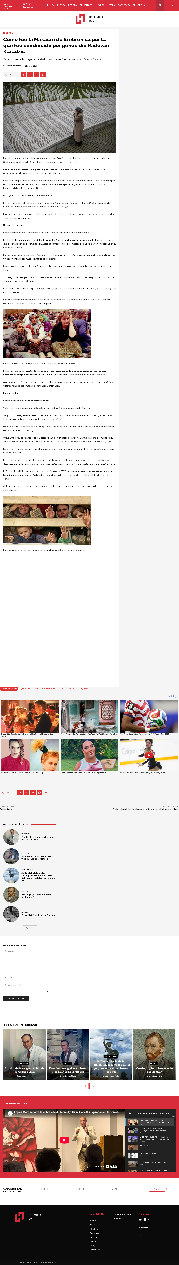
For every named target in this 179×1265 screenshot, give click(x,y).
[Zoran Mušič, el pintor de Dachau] (11, 914)
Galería (117, 1218)
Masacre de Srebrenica (45, 688)
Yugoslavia (85, 688)
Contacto (143, 1228)
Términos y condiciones (148, 1236)
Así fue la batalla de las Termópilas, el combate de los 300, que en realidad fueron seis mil (38, 877)
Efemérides (139, 5)
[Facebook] (166, 3)
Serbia (72, 688)
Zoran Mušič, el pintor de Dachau (38, 915)
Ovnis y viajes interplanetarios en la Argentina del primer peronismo (146, 809)
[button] (160, 5)
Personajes (86, 5)
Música (51, 5)
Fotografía (94, 1245)
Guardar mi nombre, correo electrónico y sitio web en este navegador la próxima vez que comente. (48, 992)
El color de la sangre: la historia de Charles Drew (37, 838)
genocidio (25, 688)
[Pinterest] (36, 74)
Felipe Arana (6, 809)
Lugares (99, 5)
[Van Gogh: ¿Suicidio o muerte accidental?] (11, 895)
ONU (63, 688)
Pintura (61, 5)
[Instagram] (171, 3)
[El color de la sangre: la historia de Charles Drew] (11, 837)
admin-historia (14, 66)
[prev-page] (85, 1086)
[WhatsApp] (43, 74)
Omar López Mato (25, 1076)
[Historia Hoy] (89, 19)
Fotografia (124, 5)
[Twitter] (176, 3)
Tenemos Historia (122, 1214)
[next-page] (93, 1086)
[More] (46, 792)
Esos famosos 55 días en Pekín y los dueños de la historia (37, 857)
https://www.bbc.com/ (29, 682)
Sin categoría (27, 870)
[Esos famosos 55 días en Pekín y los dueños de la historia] (11, 856)
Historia (111, 5)
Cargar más (28, 927)
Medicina (72, 5)
